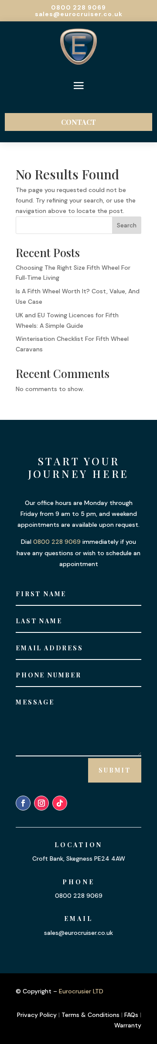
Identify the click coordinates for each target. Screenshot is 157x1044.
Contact (78, 122)
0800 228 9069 (78, 7)
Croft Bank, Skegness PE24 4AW (78, 858)
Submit (115, 770)
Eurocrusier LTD (81, 991)
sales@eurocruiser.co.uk (79, 14)
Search (127, 225)
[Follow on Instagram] (41, 803)
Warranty (127, 1025)
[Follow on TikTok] (59, 803)
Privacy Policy (37, 1015)
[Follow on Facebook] (23, 803)
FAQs (131, 1015)
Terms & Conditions (90, 1015)
